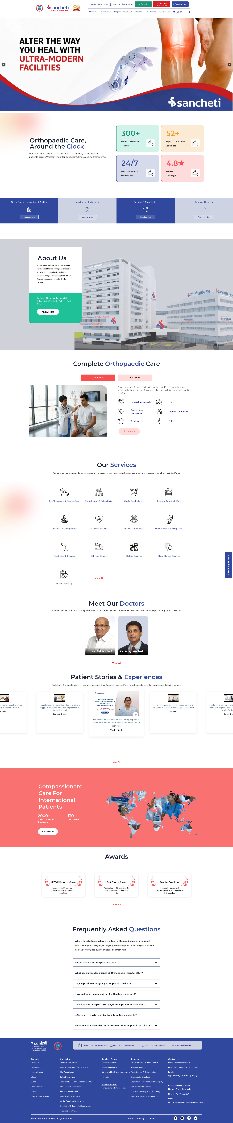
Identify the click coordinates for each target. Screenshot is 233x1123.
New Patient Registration (123, 1045)
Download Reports (183, 1045)
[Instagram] (189, 1118)
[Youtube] (182, 1118)
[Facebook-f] (175, 1118)
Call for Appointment (228, 565)
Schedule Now (29, 217)
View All (116, 762)
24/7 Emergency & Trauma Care (64, 501)
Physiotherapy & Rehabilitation (99, 501)
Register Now (87, 217)
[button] (3, 64)
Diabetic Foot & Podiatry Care (168, 528)
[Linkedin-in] (195, 1118)
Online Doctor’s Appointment (94, 1045)
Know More (48, 311)
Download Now (204, 217)
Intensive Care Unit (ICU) (168, 501)
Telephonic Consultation (154, 1045)
